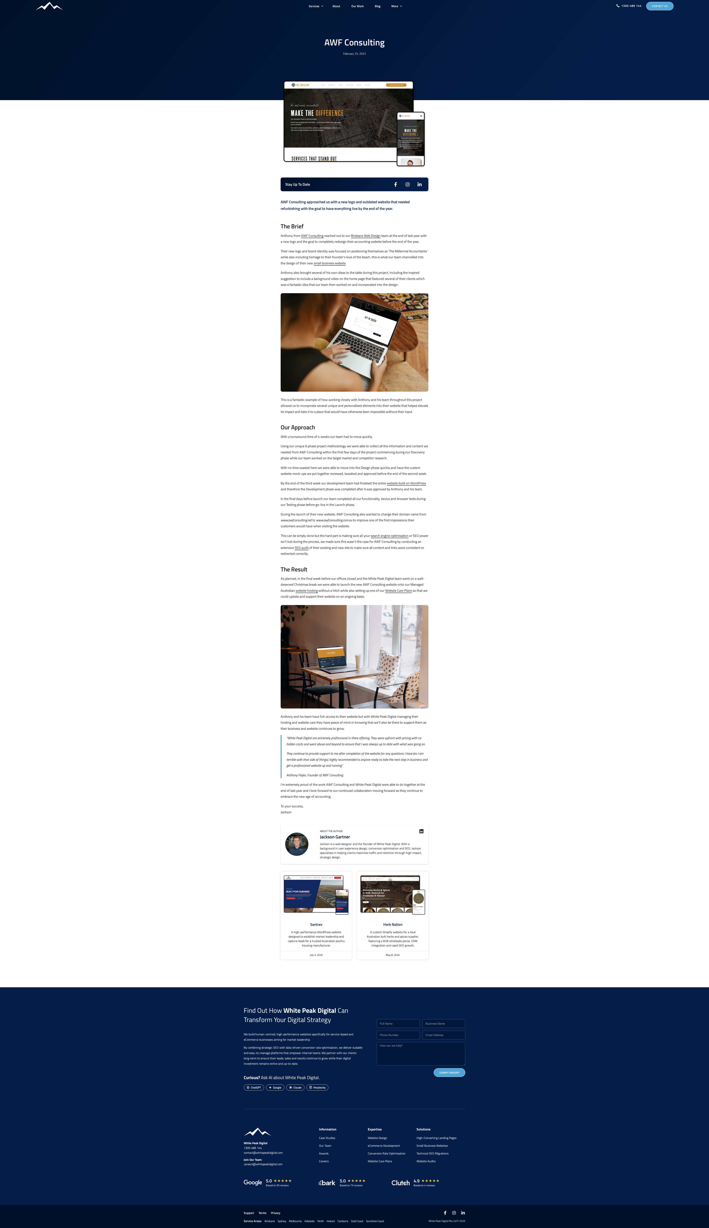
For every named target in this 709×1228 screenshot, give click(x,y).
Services (314, 6)
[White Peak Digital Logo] (49, 6)
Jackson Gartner (335, 836)
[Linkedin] (421, 831)
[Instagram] (408, 184)
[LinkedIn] (463, 1212)
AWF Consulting (312, 235)
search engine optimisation (389, 535)
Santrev (316, 924)
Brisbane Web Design (366, 235)
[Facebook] (445, 1212)
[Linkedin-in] (420, 184)
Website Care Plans (398, 590)
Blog (377, 6)
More (394, 6)
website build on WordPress (406, 483)
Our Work (357, 6)
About (336, 6)
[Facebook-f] (396, 184)
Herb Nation (393, 924)
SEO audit (302, 547)
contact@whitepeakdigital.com (263, 1152)
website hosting (307, 590)
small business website (330, 263)
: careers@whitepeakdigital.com (263, 1161)
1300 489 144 (253, 1148)
